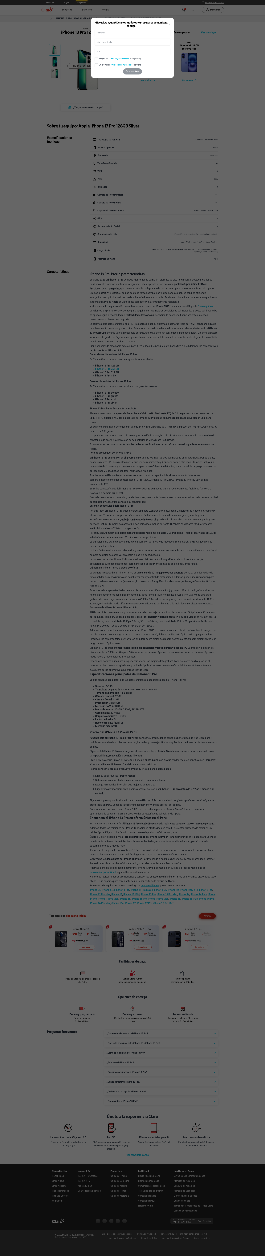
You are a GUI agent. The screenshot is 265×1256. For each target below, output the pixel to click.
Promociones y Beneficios (122, 65)
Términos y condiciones (118, 59)
